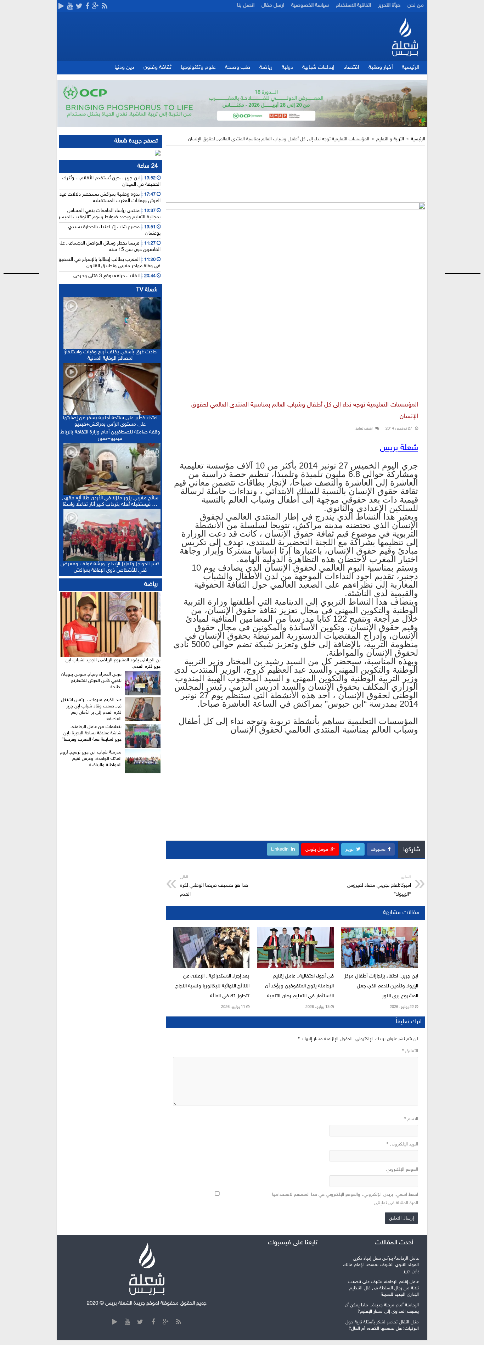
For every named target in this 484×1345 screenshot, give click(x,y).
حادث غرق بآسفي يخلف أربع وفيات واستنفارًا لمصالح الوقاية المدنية (110, 355)
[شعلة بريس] (404, 37)
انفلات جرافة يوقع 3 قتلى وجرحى (106, 276)
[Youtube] (70, 7)
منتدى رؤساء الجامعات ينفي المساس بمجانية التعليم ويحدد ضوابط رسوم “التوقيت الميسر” (108, 214)
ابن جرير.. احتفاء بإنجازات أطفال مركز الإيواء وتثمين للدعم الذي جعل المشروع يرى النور (381, 986)
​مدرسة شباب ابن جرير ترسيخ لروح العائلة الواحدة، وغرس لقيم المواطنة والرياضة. (91, 759)
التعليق (410, 1051)
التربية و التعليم (390, 139)
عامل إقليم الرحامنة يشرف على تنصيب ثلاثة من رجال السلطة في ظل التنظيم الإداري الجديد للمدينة (383, 1288)
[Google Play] (61, 7)
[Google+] (95, 7)
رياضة (265, 67)
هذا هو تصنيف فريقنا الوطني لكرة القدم (214, 886)
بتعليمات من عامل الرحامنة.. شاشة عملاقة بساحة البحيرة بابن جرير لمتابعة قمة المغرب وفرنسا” (92, 733)
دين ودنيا (124, 67)
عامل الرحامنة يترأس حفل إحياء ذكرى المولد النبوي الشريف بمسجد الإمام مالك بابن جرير (381, 1265)
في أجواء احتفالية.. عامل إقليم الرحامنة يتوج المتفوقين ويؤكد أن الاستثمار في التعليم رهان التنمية (299, 986)
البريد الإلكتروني (402, 1144)
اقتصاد (351, 67)
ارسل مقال (272, 5)
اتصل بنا (245, 5)
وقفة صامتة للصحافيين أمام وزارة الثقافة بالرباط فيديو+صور (110, 435)
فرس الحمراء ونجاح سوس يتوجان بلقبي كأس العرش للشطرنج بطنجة (91, 681)
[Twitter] (79, 7)
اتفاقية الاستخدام (353, 5)
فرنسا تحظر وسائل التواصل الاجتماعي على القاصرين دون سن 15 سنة (109, 246)
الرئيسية (410, 67)
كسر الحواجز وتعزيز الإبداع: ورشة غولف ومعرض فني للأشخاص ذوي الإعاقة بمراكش (110, 567)
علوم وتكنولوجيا (198, 67)
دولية (287, 67)
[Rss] (104, 7)
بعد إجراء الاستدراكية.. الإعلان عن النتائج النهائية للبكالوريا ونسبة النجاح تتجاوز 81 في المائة (212, 986)
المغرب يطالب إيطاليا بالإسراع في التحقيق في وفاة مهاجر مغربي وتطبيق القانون (109, 263)
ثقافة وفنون (157, 67)
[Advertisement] (457, 133)
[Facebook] (87, 7)
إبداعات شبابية (318, 67)
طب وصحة (237, 67)
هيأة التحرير (389, 5)
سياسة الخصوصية (310, 5)
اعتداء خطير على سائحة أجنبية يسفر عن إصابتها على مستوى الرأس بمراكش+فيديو (110, 421)
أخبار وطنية (380, 67)
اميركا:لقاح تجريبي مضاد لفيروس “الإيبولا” (379, 886)
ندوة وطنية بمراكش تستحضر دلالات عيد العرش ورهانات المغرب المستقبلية (110, 197)
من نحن (415, 5)
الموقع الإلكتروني (402, 1169)
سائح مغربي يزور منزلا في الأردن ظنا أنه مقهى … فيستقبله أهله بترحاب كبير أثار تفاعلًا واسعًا (110, 501)
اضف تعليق (363, 428)
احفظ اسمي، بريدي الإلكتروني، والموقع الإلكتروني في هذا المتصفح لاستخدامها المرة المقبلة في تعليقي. (345, 1199)
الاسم (411, 1119)
